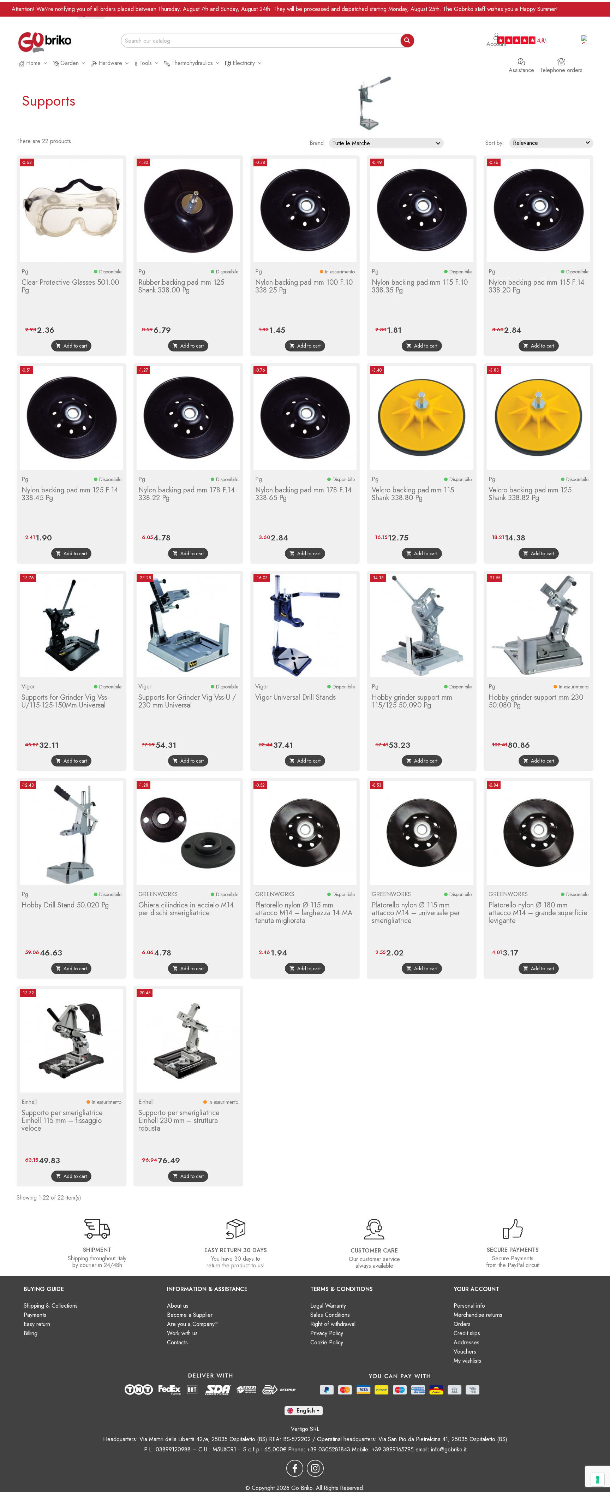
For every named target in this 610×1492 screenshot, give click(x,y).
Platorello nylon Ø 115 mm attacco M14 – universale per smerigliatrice (416, 913)
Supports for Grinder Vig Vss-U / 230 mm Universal (187, 701)
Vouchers (465, 1352)
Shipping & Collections (51, 1306)
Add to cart (71, 345)
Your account (476, 1289)
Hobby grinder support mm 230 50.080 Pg (536, 701)
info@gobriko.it (448, 1449)
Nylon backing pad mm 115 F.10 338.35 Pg (420, 286)
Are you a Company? (192, 1324)
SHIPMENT (97, 1250)
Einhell (29, 1102)
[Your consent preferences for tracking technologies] (597, 1479)
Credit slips (467, 1333)
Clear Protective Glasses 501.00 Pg (70, 286)
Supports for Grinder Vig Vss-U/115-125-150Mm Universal (65, 701)
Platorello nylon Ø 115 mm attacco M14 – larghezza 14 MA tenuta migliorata (303, 913)
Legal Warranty (328, 1306)
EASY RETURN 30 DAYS (235, 1250)
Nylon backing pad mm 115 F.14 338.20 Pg (537, 286)
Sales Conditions (330, 1315)
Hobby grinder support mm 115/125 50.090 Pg (412, 701)
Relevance (552, 142)
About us (178, 1306)
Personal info (469, 1306)
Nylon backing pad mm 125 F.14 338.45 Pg (70, 494)
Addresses (466, 1342)
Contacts (177, 1342)
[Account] (496, 33)
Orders (462, 1324)
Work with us (182, 1333)
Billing (30, 1333)
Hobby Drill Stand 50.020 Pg (65, 905)
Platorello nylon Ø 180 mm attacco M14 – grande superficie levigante (538, 913)
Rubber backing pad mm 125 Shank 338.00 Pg (181, 286)
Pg (25, 271)
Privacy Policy (326, 1333)
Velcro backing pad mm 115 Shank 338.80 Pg (413, 494)
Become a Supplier (190, 1315)
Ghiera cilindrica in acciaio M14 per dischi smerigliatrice (186, 909)
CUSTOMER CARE (374, 1251)
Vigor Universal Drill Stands (295, 697)
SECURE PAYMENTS (513, 1250)
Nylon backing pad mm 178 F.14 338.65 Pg (303, 494)
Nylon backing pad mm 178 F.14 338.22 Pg (186, 494)
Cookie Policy (326, 1342)
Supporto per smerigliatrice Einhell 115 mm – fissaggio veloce (62, 1120)
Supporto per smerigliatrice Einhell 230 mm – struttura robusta (179, 1120)
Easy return (37, 1324)
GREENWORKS (158, 894)
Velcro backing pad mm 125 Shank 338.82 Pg (530, 494)
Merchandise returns (478, 1315)
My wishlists (467, 1361)
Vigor (28, 686)
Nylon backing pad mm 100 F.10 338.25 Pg (304, 286)
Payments (35, 1315)
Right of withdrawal (332, 1324)
